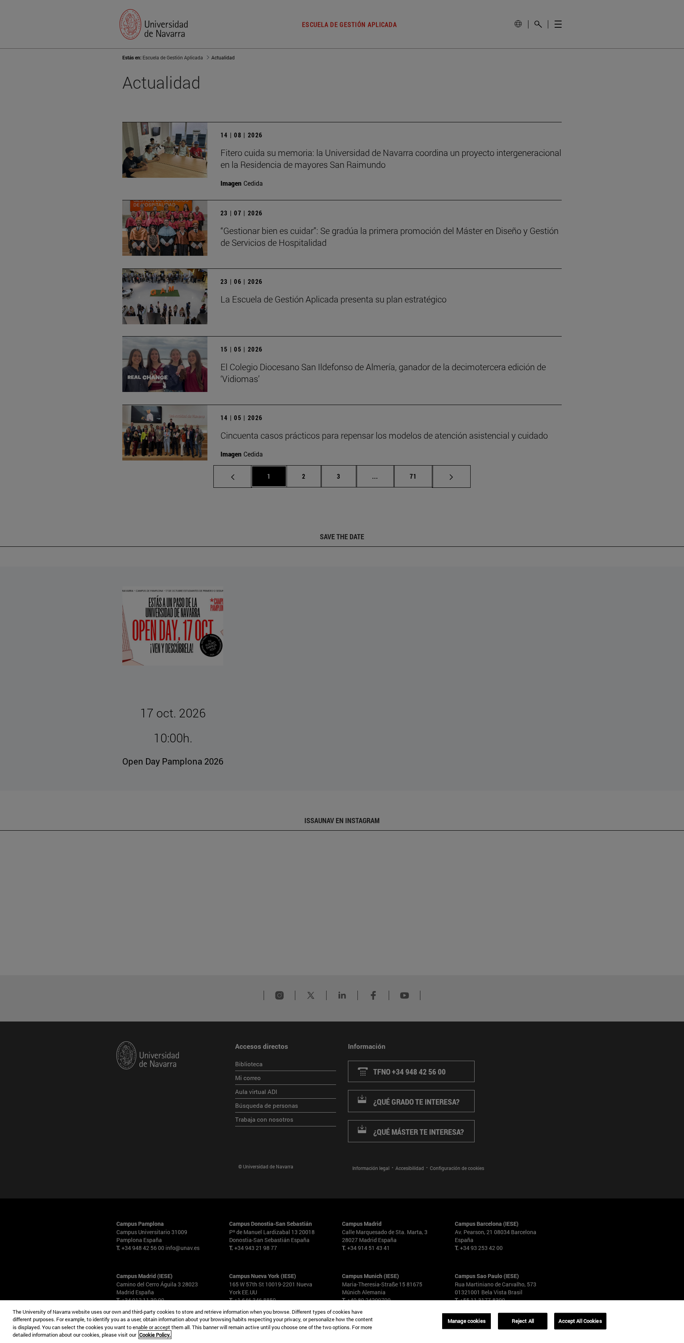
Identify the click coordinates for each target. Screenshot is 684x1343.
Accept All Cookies (580, 1320)
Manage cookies (467, 1320)
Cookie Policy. (155, 1334)
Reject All (523, 1320)
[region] (342, 1321)
